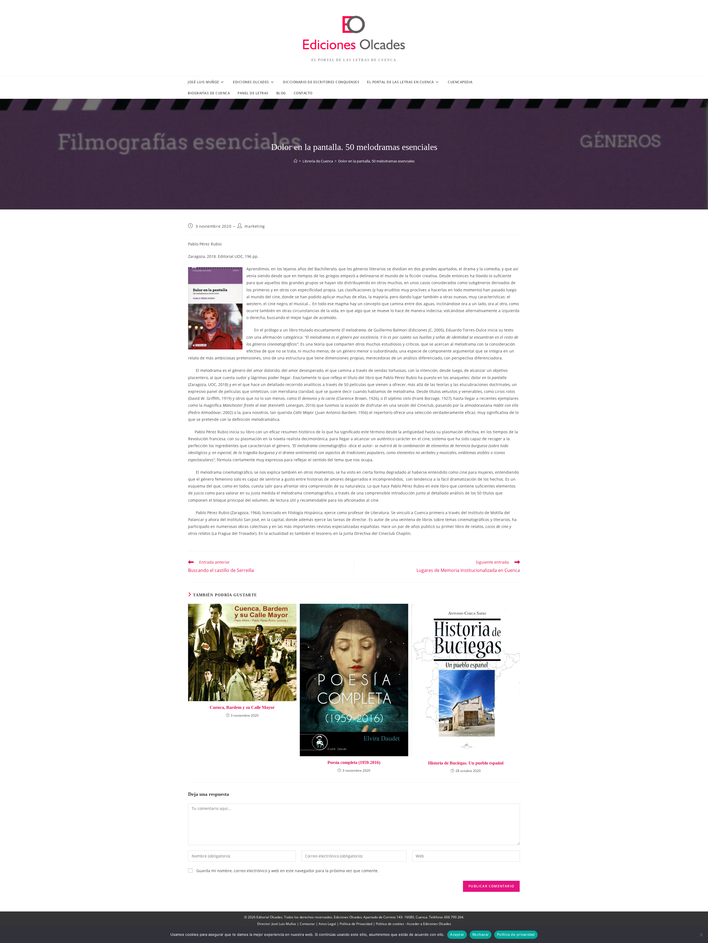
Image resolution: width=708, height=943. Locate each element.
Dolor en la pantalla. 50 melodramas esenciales (376, 161)
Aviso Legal (327, 923)
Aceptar (457, 934)
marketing (254, 226)
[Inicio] (295, 161)
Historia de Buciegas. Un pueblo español (465, 763)
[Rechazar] (701, 934)
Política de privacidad (516, 934)
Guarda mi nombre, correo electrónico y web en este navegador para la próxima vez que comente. (287, 870)
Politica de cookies (390, 923)
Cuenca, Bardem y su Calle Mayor (242, 707)
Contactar (307, 923)
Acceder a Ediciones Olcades (429, 923)
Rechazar (480, 934)
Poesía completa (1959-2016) (353, 762)
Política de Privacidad (356, 923)
